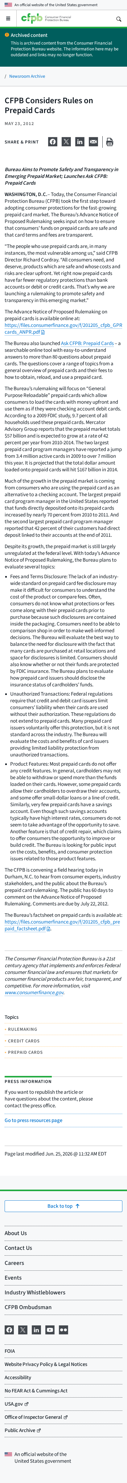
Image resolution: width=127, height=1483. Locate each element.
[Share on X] (66, 141)
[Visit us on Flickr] (63, 1329)
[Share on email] (93, 141)
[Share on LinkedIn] (79, 141)
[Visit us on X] (22, 1329)
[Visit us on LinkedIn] (36, 1329)
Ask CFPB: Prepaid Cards (87, 343)
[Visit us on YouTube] (50, 1329)
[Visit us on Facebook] (9, 1329)
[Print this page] (110, 142)
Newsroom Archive (27, 76)
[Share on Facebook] (52, 141)
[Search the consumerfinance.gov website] (118, 18)
